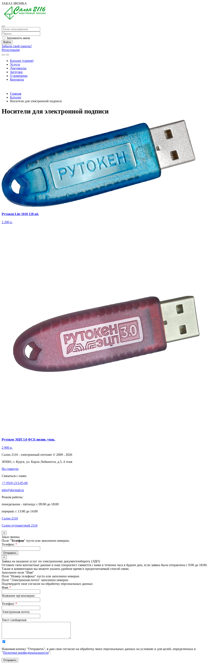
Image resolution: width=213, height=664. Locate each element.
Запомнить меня (18, 38)
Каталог (21, 60)
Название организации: (18, 595)
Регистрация (11, 50)
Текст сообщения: (14, 620)
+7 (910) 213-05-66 (15, 86)
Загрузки (16, 72)
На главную (10, 469)
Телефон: (9, 544)
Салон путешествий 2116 (19, 525)
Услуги (15, 64)
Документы (18, 68)
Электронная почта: (16, 612)
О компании (18, 75)
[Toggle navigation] (7, 54)
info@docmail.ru (13, 490)
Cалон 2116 (10, 518)
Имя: (6, 587)
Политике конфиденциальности (26, 652)
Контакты (17, 79)
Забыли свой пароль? (17, 46)
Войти (7, 42)
